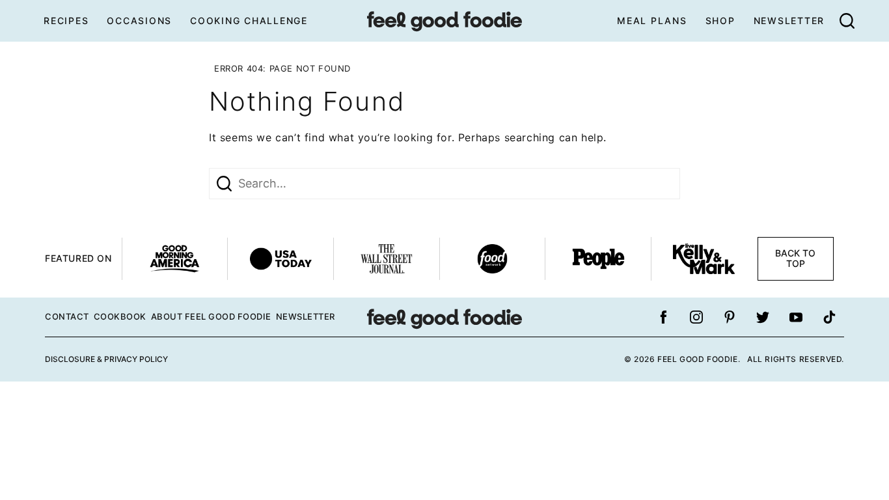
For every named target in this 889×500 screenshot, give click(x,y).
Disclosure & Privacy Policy (106, 359)
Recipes (66, 20)
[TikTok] (829, 317)
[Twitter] (763, 317)
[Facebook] (663, 317)
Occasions (139, 20)
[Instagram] (696, 317)
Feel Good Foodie (444, 21)
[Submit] (224, 183)
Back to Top (795, 258)
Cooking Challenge (249, 20)
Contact (67, 316)
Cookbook (120, 316)
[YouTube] (796, 317)
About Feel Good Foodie (211, 316)
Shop (720, 20)
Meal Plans (652, 20)
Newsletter (789, 20)
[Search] (847, 21)
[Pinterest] (730, 317)
